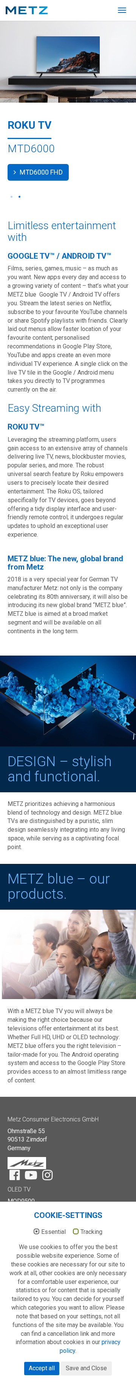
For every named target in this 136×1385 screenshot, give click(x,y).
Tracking (91, 1232)
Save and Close (86, 1368)
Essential (53, 1232)
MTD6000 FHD (40, 172)
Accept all (42, 1368)
